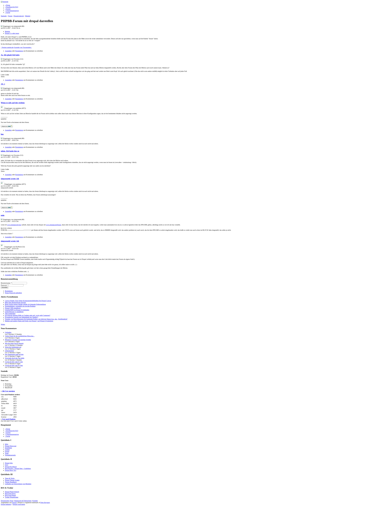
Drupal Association (19, 504)
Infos (6, 444)
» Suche (7, 12)
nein (2, 215)
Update (7, 450)
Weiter (3, 324)
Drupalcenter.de (19, 16)
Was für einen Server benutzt (14, 343)
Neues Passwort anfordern (13, 293)
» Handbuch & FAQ (11, 7)
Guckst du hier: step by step (14, 362)
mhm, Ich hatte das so (10, 151)
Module (27, 16)
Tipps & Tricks (9, 478)
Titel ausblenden (10, 313)
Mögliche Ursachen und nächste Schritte (18, 340)
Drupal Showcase (10, 446)
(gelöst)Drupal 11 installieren (14, 312)
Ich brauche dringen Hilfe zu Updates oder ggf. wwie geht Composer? (27, 315)
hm (2, 134)
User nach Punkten (8, 419)
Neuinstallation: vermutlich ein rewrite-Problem (20, 306)
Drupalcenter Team (7, 501)
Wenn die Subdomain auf (13, 347)
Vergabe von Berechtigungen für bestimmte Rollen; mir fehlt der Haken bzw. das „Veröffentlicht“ (36, 319)
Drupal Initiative (6, 504)
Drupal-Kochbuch (11, 467)
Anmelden (8, 51)
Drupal (14, 502)
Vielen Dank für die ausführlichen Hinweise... (20, 336)
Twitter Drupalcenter (11, 497)
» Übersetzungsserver (12, 11)
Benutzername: (6, 283)
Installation (8, 448)
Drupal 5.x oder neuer (12, 33)
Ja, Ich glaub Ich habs (10, 55)
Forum (10, 16)
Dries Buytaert (45, 502)
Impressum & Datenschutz (22, 501)
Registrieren (19, 51)
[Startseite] (4, 2)
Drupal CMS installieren (13, 308)
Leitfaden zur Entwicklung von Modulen (18, 484)
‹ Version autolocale (7, 47)
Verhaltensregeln (10, 455)
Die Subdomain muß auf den (14, 354)
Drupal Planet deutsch (12, 492)
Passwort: (4, 285)
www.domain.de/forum (53, 225)
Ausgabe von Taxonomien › (23, 47)
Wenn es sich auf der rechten (13, 103)
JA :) (3, 84)
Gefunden (8, 332)
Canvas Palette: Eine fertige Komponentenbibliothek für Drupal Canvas (28, 301)
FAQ (6, 465)
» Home (7, 5)
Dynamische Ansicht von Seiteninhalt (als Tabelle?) (21, 317)
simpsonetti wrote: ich (10, 179)
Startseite (4, 16)
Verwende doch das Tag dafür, (14, 358)
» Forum (7, 9)
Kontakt (35, 501)
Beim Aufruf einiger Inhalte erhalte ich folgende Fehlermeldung (25, 304)
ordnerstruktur (9, 351)
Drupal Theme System (12, 480)
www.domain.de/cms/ (14, 225)
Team (6, 453)
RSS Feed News (10, 493)
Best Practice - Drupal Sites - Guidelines (18, 468)
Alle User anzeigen (8, 391)
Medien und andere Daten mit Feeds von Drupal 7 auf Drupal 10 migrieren (29, 321)
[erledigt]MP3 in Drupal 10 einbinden (17, 310)
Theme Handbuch (11, 482)
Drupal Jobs (9, 463)
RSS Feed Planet (10, 495)
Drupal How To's (10, 470)
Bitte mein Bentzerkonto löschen (15, 302)
